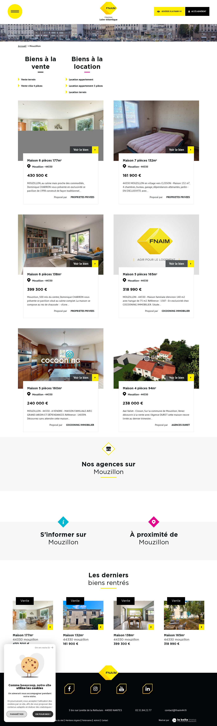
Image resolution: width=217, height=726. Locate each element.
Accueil (22, 46)
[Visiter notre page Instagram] (95, 689)
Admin (96, 720)
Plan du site (58, 720)
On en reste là (42, 647)
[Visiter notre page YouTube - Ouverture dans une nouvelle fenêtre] (121, 689)
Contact (105, 720)
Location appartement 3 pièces (86, 86)
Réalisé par (164, 720)
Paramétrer (17, 714)
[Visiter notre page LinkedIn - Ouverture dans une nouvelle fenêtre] (147, 689)
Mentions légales (72, 720)
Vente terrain (28, 79)
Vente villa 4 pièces (31, 86)
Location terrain (77, 92)
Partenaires (87, 720)
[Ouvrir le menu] (15, 11)
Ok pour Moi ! (43, 714)
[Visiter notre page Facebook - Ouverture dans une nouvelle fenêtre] (69, 689)
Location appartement (81, 79)
